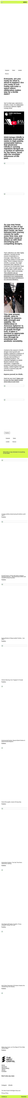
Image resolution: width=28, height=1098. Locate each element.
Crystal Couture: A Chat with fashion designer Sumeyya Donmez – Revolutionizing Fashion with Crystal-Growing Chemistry (14, 576)
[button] (7, 70)
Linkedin (10, 1085)
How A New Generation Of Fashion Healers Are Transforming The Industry (13, 986)
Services (4, 1067)
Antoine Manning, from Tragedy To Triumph (12, 680)
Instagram (4, 1085)
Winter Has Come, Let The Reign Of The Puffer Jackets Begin (13, 1048)
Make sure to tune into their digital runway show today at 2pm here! (13, 380)
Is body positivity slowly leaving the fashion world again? (13, 514)
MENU (25, 2)
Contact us (4, 1096)
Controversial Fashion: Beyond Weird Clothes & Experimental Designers (13, 741)
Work (3, 1065)
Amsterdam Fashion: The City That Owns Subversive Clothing (12, 863)
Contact (4, 1071)
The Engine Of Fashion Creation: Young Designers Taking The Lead (11, 924)
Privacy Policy (5, 1093)
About (3, 1070)
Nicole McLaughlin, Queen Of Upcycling (11, 802)
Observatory (5, 1068)
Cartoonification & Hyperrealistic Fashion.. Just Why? (13, 639)
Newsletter (23, 1096)
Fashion (7, 432)
